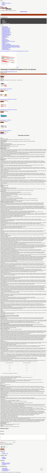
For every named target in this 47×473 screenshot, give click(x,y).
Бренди (3, 462)
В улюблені (2, 78)
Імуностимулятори (5, 27)
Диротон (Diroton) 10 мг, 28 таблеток (6, 88)
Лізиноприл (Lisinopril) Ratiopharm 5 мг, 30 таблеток (8, 99)
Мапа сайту (4, 458)
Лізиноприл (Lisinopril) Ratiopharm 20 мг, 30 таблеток (8, 109)
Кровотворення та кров (6, 40)
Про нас (3, 452)
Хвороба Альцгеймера (5, 35)
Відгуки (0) (4, 133)
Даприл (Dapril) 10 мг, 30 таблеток (5, 130)
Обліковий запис (4, 468)
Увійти (1, 6)
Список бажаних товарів (6, 469)
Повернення (4, 457)
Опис (1, 133)
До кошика (2, 91)
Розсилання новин (5, 470)
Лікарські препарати (5, 48)
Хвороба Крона (4, 36)
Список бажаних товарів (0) (6, 3)
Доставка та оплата (5, 453)
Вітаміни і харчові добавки (6, 28)
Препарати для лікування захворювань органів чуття (10, 45)
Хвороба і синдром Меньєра (6, 34)
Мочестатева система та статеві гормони (8, 41)
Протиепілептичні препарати (6, 32)
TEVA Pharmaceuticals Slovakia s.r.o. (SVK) (10, 71)
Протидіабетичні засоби (6, 31)
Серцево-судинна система (6, 47)
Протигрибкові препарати (6, 30)
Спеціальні (4, 464)
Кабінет (3, 2)
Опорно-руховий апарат (6, 23)
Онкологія (3, 22)
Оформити (4, 4)
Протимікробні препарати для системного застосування (11, 46)
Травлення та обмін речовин (6, 44)
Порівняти (2, 79)
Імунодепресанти (5, 26)
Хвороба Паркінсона (5, 37)
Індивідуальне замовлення (6, 49)
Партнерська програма (5, 463)
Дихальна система (5, 39)
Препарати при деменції (6, 29)
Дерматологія (4, 21)
